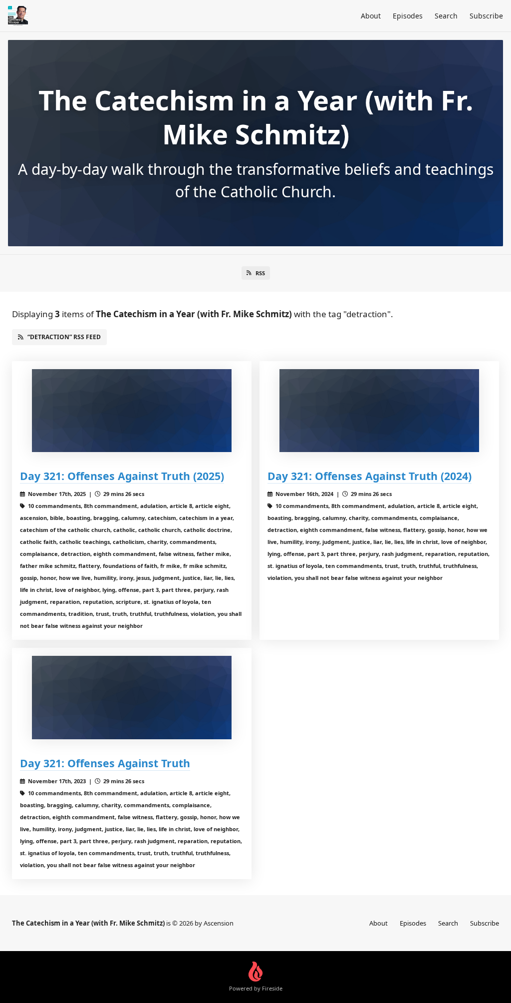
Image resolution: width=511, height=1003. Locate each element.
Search (446, 15)
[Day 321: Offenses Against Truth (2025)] (132, 411)
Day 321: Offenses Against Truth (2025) (122, 476)
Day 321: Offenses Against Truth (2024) (369, 476)
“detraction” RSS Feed (64, 337)
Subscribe (486, 15)
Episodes (408, 15)
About (371, 15)
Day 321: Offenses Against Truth (105, 763)
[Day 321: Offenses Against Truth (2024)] (379, 411)
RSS (260, 273)
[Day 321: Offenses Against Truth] (132, 697)
